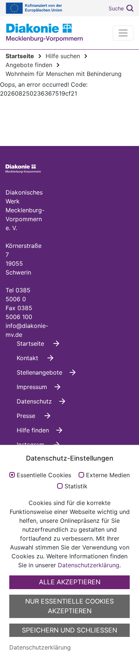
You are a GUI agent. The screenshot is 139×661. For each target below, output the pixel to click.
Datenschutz (34, 401)
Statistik (75, 486)
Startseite (31, 343)
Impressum (32, 387)
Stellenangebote (39, 372)
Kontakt (28, 358)
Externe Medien (108, 475)
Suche (116, 8)
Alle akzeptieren (69, 582)
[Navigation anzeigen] (123, 33)
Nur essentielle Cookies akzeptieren (69, 606)
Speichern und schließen (69, 630)
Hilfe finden (33, 430)
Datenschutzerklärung (88, 565)
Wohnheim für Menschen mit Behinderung (64, 73)
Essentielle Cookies (44, 475)
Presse (27, 415)
